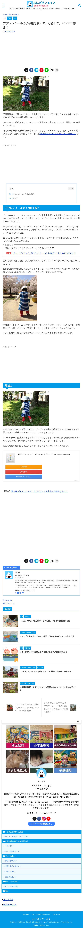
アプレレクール (9, 603)
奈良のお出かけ (11, 877)
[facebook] (31, 70)
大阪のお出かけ (11, 861)
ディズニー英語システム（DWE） (17, 836)
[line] (47, 70)
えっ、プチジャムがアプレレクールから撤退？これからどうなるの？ (44, 253)
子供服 (7, 600)
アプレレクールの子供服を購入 (23, 194)
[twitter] (26, 70)
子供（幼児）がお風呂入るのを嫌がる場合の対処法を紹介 (43, 652)
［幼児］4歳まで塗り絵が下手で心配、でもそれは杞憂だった (45, 621)
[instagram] (21, 593)
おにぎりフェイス (41, 919)
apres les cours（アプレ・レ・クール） (57, 133)
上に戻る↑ (8, 899)
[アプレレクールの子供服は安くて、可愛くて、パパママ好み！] (36, 70)
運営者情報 (26, 914)
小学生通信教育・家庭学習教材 (16, 841)
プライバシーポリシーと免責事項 (41, 914)
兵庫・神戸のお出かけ (13, 866)
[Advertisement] (41, 49)
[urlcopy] (57, 70)
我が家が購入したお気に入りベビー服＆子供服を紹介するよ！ (39, 491)
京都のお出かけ (11, 871)
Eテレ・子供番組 (11, 882)
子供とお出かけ (11, 856)
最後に (15, 198)
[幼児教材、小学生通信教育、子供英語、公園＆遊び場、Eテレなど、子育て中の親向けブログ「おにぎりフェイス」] (41, 6)
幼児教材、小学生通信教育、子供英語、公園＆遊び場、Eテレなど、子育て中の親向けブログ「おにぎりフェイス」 (41, 922)
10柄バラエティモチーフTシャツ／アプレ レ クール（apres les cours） (44, 454)
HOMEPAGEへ (10, 905)
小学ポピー (9, 846)
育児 (11, 600)
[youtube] (23, 593)
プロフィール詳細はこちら (41, 824)
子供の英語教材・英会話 (14, 832)
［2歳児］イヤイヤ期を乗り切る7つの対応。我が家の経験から (45, 671)
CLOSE (71, 188)
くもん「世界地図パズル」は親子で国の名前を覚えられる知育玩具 (47, 636)
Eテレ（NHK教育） (12, 886)
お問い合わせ (56, 914)
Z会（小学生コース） (13, 851)
